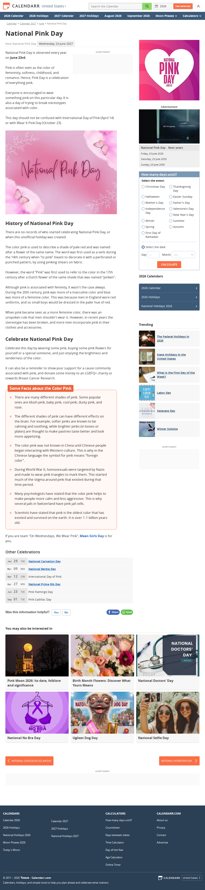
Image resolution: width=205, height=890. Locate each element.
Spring (150, 227)
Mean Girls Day (92, 536)
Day (144, 255)
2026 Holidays (38, 16)
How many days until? (159, 174)
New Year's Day (183, 215)
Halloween (153, 197)
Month (167, 255)
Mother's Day (154, 203)
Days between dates (118, 835)
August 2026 (113, 16)
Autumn (178, 227)
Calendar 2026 (11, 820)
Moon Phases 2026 (14, 842)
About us (162, 820)
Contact (161, 835)
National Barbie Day (42, 569)
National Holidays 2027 (65, 836)
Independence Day (155, 211)
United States (53, 6)
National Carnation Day (44, 561)
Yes (56, 612)
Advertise (162, 842)
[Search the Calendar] (147, 6)
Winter (150, 221)
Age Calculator (114, 857)
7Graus (25, 878)
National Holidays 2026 (156, 306)
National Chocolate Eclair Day (31, 760)
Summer (179, 221)
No (66, 612)
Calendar (12, 23)
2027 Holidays (89, 16)
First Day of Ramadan (153, 235)
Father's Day (181, 203)
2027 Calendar (64, 16)
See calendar (183, 6)
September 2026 (138, 16)
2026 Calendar (13, 16)
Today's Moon (11, 850)
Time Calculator (115, 842)
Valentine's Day (183, 209)
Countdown (113, 827)
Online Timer (113, 865)
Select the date (156, 247)
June (41, 23)
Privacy (161, 827)
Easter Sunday (182, 197)
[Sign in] (198, 6)
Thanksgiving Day (182, 188)
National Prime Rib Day (44, 584)
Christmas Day (155, 186)
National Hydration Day (176, 760)
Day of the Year (114, 850)
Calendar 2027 (28, 23)
